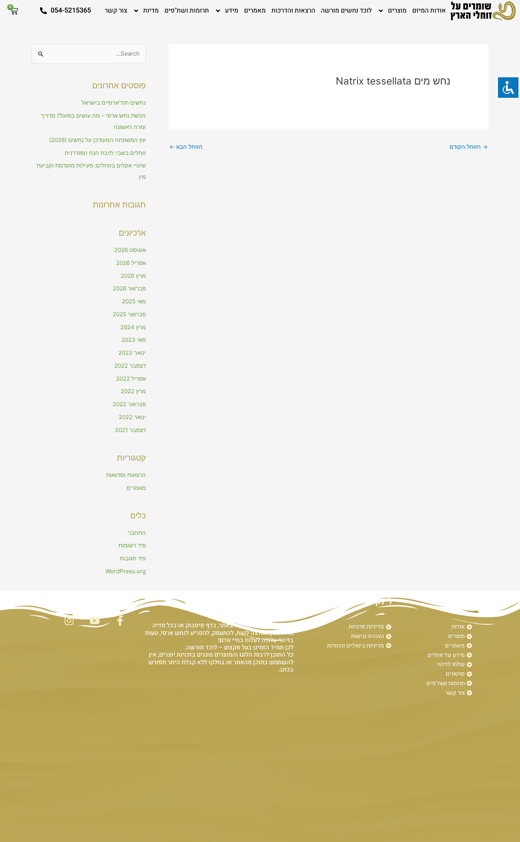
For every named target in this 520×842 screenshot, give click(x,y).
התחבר (137, 532)
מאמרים (255, 10)
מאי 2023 (133, 339)
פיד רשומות (132, 545)
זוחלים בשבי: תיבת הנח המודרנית (105, 152)
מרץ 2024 (133, 327)
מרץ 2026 (133, 275)
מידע (231, 10)
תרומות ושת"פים (186, 10)
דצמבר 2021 (130, 430)
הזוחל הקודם (469, 146)
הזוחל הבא (186, 146)
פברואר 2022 (129, 404)
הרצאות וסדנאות (126, 474)
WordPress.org (125, 571)
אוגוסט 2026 (130, 250)
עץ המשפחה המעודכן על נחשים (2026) (97, 140)
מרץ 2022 (133, 391)
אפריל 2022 (131, 378)
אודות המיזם (429, 10)
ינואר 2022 (132, 417)
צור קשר (116, 10)
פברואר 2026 (129, 288)
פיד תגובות (133, 558)
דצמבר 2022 (130, 365)
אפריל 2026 (131, 262)
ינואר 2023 (132, 352)
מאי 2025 (134, 301)
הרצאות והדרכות (293, 10)
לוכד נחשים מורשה (346, 10)
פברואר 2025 (129, 314)
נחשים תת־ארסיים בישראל (113, 102)
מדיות (151, 10)
